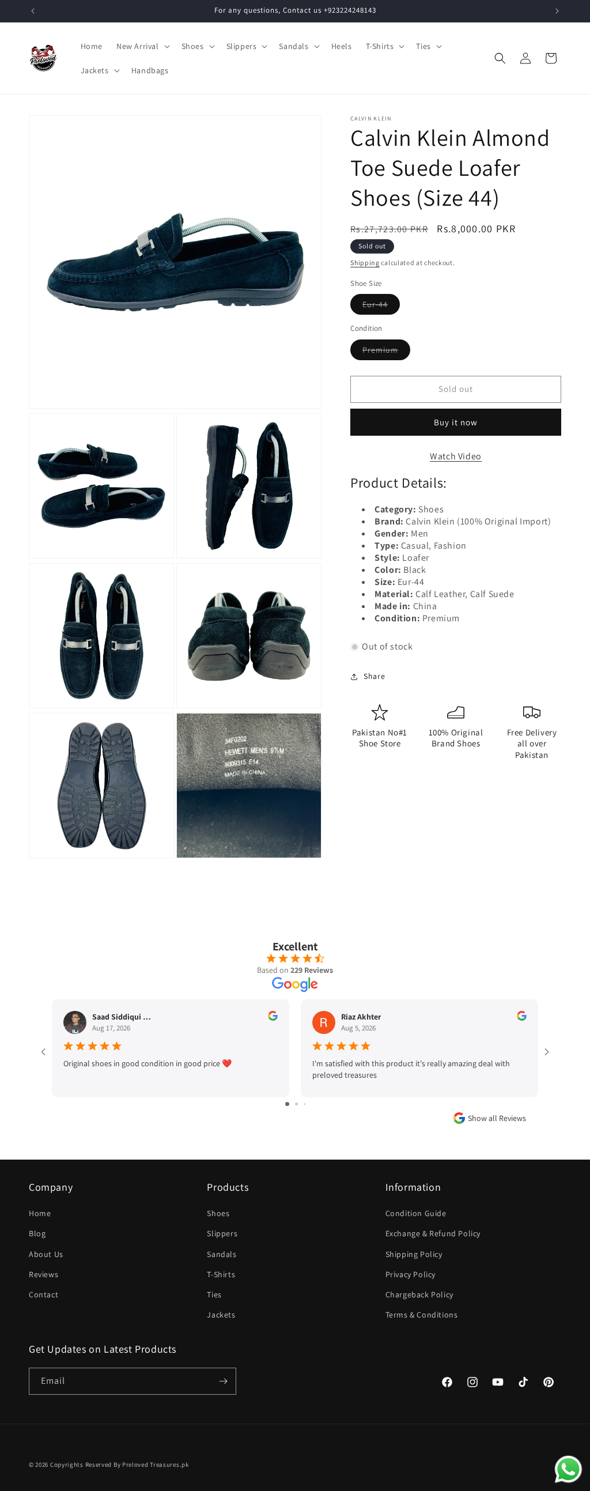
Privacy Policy (410, 1274)
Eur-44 (381, 307)
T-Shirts (221, 1274)
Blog (37, 1233)
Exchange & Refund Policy (433, 1233)
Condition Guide (416, 1213)
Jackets (221, 1314)
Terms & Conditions (421, 1314)
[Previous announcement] (33, 11)
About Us (46, 1254)
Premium (386, 352)
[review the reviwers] (273, 1018)
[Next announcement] (557, 11)
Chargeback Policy (419, 1294)
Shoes (218, 1213)
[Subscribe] (223, 1381)
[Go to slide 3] (304, 1104)
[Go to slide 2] (296, 1104)
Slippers (222, 1233)
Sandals (221, 1254)
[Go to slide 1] (287, 1104)
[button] (142, 46)
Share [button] (374, 676)
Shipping (365, 262)
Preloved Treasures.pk (155, 1464)
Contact (43, 1294)
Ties (214, 1294)
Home (40, 1213)
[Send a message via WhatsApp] (568, 1469)
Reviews (43, 1274)
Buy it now (456, 422)
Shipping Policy (413, 1254)
